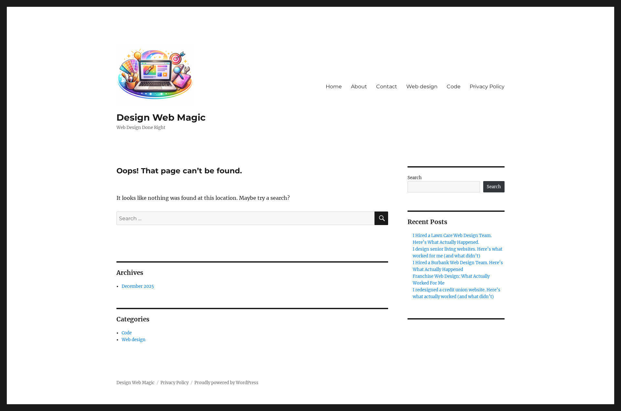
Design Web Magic (161, 117)
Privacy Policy (487, 86)
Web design (422, 86)
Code (454, 86)
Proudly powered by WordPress (226, 382)
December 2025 (138, 286)
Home (334, 86)
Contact (386, 86)
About (359, 86)
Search (415, 177)
